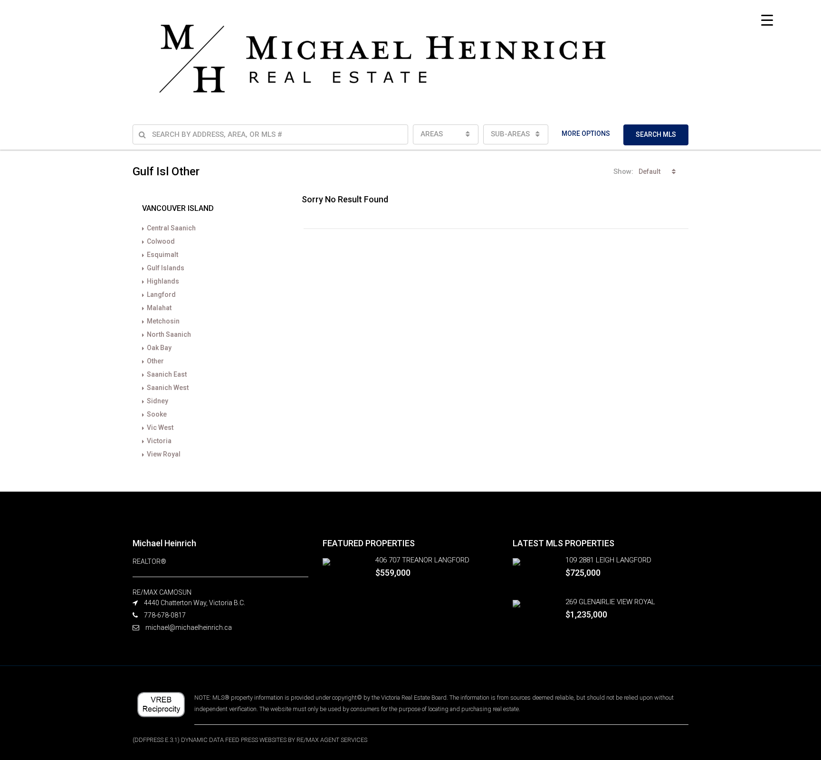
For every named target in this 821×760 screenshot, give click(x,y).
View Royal (164, 454)
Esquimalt (162, 254)
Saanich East (167, 374)
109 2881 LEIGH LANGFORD (608, 560)
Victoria (159, 441)
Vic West (160, 427)
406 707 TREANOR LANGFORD (422, 560)
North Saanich (169, 334)
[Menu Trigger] (767, 20)
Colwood (161, 241)
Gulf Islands (165, 268)
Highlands (163, 281)
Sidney (157, 401)
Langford (161, 294)
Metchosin (163, 321)
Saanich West (168, 387)
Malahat (159, 308)
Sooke (157, 414)
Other (155, 361)
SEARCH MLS (656, 134)
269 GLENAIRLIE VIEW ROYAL (610, 602)
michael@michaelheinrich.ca (188, 627)
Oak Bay (159, 348)
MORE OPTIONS (586, 133)
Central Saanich (171, 228)
